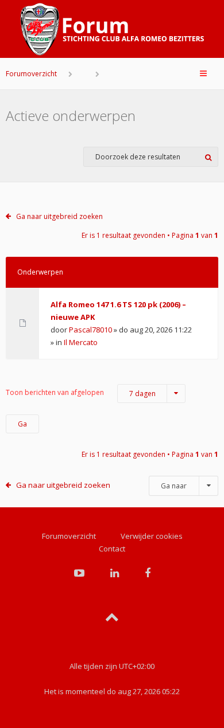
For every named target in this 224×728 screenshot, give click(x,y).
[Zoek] (208, 157)
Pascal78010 (90, 329)
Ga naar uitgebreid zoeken (59, 216)
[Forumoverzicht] (112, 29)
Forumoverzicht (31, 74)
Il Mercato (81, 342)
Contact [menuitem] (112, 548)
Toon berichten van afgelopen (81, 393)
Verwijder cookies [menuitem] (152, 536)
